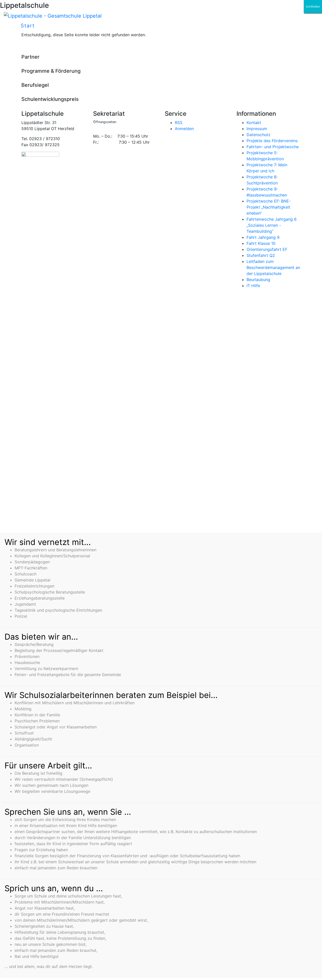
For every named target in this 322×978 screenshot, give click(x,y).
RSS (178, 122)
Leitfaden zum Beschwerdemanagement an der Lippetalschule (273, 267)
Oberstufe (199, 26)
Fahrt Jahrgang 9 (263, 237)
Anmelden (184, 128)
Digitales (131, 26)
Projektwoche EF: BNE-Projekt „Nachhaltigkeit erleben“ (269, 207)
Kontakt (254, 122)
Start (28, 26)
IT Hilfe (253, 285)
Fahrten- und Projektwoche (273, 146)
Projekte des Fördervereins (272, 140)
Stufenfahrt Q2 (261, 255)
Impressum (257, 128)
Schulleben (56, 26)
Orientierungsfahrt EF (267, 249)
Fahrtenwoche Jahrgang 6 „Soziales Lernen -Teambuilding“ (272, 225)
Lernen (164, 26)
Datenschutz (258, 134)
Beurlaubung (258, 279)
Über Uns (96, 26)
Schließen (313, 6)
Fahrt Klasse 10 (261, 243)
